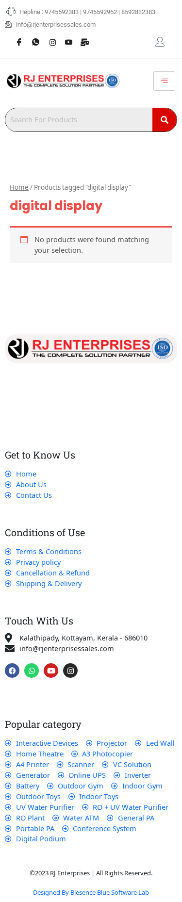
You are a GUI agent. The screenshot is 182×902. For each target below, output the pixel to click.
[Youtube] (65, 37)
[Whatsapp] (32, 37)
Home (19, 187)
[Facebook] (15, 37)
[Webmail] (81, 37)
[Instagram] (48, 37)
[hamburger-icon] (164, 81)
